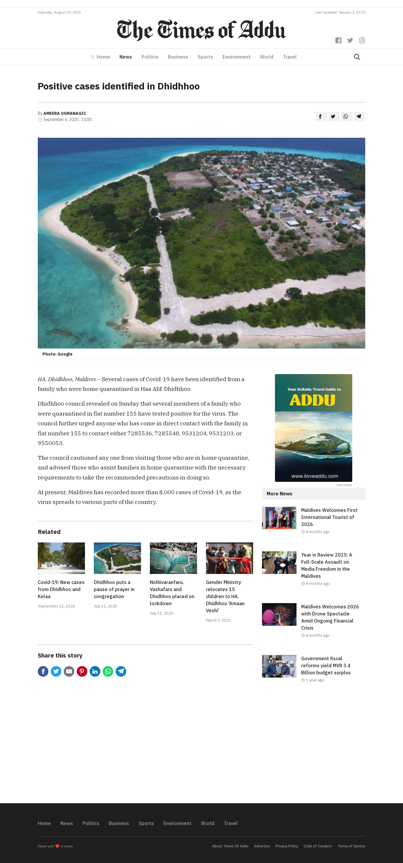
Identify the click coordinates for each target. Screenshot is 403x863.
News (125, 57)
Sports (205, 57)
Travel (290, 57)
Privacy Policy (287, 846)
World (266, 57)
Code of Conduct (318, 846)
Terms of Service (351, 846)
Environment (236, 57)
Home (103, 57)
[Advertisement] (313, 748)
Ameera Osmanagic (64, 113)
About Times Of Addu (230, 846)
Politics (150, 57)
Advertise (262, 846)
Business (178, 57)
